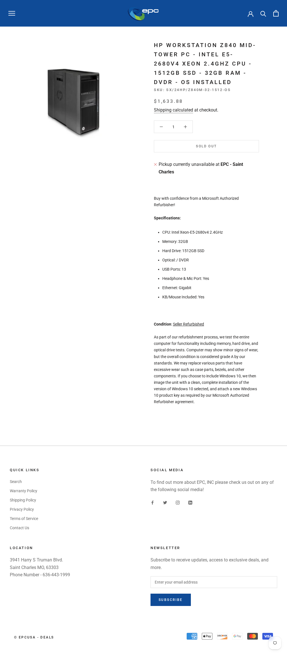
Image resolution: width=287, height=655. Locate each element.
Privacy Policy (22, 509)
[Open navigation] (11, 13)
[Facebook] (152, 502)
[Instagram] (178, 502)
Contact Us (19, 528)
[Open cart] (276, 13)
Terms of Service (24, 518)
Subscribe (171, 600)
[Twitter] (165, 502)
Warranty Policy (23, 491)
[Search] (263, 13)
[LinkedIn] (190, 502)
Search (16, 481)
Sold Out (206, 146)
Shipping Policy (23, 500)
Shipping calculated (173, 110)
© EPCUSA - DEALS (34, 637)
